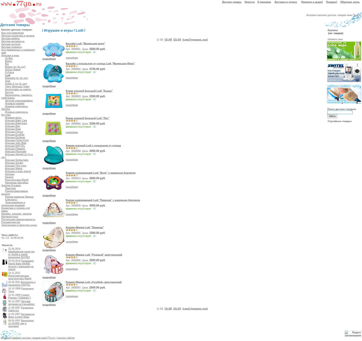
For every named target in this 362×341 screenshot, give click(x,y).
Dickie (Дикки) (13, 69)
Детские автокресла (12, 41)
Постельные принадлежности (18, 219)
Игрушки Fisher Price (17, 140)
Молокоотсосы (9, 216)
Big (7, 64)
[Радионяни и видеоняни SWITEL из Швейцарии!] (344, 81)
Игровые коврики (14, 103)
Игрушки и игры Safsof (18, 171)
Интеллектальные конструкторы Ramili (19, 277)
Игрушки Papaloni (15, 148)
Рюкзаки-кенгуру (10, 222)
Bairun (8, 61)
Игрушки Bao (12, 126)
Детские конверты (11, 47)
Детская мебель (10, 38)
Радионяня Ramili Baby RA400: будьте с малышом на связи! (21, 265)
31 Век (9, 58)
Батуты (9, 92)
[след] (186, 39)
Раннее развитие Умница (19, 196)
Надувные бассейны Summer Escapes (14, 184)
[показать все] (199, 39)
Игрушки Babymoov (16, 123)
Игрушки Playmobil (15, 151)
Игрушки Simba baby (16, 160)
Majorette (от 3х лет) (16, 78)
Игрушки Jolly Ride (15, 143)
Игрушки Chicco (14, 131)
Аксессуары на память (18, 89)
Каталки (9, 174)
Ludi (79, 30)
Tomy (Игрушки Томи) (17, 86)
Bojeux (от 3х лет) (15, 66)
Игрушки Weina (13, 168)
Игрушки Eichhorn (15, 137)
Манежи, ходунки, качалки (16, 213)
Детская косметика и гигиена (17, 35)
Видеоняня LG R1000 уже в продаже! (21, 323)
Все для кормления (12, 32)
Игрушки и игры (10, 55)
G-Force (9, 72)
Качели (9, 177)
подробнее (49, 58)
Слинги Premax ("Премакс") (19, 296)
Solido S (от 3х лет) (16, 83)
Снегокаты (11, 199)
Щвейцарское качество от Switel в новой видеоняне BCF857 (21, 254)
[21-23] (177, 39)
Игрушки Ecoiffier (15, 134)
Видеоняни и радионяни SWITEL (21, 283)
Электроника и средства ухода (19, 225)
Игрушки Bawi (13, 129)
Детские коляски (10, 44)
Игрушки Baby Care (16, 120)
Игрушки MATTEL (15, 146)
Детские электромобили (19, 100)
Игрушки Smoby (14, 162)
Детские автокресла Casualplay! (21, 303)
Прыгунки (10, 188)
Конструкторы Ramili (16, 179)
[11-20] (168, 39)
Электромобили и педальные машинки (13, 204)
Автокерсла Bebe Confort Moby (21, 315)
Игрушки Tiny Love (15, 165)
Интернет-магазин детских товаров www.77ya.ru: (333, 15)
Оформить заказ (335, 39)
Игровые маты (13, 117)
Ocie (7, 81)
